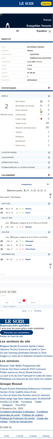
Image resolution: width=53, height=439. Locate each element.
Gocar (22, 372)
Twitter (38, 402)
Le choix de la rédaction (20, 356)
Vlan (19, 395)
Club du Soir (6, 369)
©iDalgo (3, 274)
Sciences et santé (27, 349)
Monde (13, 346)
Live (19, 302)
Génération (23, 353)
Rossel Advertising (17, 388)
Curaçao (28, 245)
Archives (48, 356)
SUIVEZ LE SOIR (9, 402)
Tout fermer (15, 197)
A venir (33, 302)
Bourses (4, 365)
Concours (41, 369)
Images (4, 356)
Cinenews (46, 388)
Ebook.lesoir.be (34, 372)
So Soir (4, 353)
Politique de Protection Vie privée (17, 418)
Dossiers (38, 356)
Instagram (7, 405)
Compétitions (26, 184)
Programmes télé (31, 365)
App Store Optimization (25, 398)
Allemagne (29, 241)
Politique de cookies (32, 415)
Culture (40, 346)
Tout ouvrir (4, 197)
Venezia (28, 209)
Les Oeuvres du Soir (22, 379)
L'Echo (11, 392)
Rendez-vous (30, 395)
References (34, 388)
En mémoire (43, 395)
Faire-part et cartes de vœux (37, 375)
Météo (19, 365)
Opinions (4, 349)
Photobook (5, 379)
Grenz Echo (30, 392)
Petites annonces (9, 372)
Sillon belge (6, 398)
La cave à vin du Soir (11, 375)
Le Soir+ (41, 349)
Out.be (3, 392)
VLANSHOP (44, 398)
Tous (6, 302)
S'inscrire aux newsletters (16, 332)
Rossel (3, 388)
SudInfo (19, 392)
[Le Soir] (26, 3)
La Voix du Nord (8, 395)
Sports (32, 346)
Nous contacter (21, 369)
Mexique (28, 227)
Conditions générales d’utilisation (17, 411)
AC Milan (31, 73)
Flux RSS (20, 405)
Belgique (4, 346)
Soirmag (12, 353)
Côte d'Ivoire (30, 249)
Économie (23, 346)
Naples (28, 259)
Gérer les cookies (43, 379)
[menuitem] (6, 434)
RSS (32, 369)
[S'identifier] (38, 3)
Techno (14, 349)
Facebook (26, 402)
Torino (27, 213)
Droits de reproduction (21, 421)
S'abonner (46, 4)
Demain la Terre (38, 353)
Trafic (12, 365)
